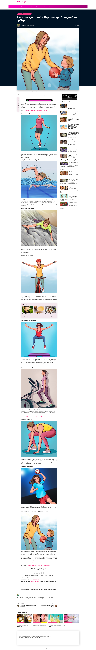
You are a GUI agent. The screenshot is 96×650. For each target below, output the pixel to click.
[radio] (35, 573)
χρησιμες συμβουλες (52, 589)
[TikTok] (58, 2)
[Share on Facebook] (18, 98)
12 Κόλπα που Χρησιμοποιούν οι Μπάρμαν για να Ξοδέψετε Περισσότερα (23, 625)
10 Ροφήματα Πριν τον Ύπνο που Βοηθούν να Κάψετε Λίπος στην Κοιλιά (55, 625)
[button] (46, 2)
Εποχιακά (70, 622)
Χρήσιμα (19, 14)
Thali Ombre (70, 108)
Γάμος (66, 622)
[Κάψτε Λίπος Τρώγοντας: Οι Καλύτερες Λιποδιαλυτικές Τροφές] (50, 309)
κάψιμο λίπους (37, 589)
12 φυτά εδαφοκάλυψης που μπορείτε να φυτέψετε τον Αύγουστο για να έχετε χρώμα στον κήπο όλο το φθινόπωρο (69, 165)
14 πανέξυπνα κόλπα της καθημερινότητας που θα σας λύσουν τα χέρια (73, 155)
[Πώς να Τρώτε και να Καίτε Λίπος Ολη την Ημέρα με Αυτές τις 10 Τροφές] (27, 309)
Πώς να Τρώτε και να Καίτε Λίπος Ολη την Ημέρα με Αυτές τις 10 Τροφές (27, 315)
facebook (35, 577)
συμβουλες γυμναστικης (45, 589)
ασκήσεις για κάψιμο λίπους (30, 589)
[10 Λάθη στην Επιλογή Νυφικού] (71, 618)
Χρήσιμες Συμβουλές (27, 14)
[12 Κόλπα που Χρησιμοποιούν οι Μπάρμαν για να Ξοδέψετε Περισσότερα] (24, 618)
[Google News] (54, 2)
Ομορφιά (34, 622)
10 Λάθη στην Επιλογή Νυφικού (70, 623)
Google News (36, 579)
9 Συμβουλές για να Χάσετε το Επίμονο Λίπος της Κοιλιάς (36, 110)
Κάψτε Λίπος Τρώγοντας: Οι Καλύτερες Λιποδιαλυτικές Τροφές (50, 315)
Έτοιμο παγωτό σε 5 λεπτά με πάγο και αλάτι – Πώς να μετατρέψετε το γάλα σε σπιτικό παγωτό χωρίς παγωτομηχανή (73, 126)
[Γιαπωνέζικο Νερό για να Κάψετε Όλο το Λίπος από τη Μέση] (39, 309)
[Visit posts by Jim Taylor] (18, 595)
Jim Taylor (23, 25)
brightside (31, 562)
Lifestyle (19, 622)
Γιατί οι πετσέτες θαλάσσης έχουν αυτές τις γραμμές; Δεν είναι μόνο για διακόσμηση (73, 112)
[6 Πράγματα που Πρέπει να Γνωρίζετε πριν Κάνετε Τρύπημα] (40, 618)
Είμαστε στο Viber (35, 581)
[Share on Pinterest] (18, 103)
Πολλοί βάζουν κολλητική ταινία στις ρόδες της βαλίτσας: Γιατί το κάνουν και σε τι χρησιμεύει (73, 105)
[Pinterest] (56, 2)
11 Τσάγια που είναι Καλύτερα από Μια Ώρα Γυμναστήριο (38, 416)
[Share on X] (18, 101)
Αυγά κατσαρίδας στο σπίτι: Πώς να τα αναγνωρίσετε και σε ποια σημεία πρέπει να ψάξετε (73, 141)
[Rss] (59, 2)
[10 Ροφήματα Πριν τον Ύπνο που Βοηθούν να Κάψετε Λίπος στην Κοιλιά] (55, 618)
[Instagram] (55, 2)
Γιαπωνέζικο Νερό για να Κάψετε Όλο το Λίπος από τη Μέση (39, 315)
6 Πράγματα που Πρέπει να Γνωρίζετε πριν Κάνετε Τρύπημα (39, 624)
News (23, 622)
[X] (53, 2)
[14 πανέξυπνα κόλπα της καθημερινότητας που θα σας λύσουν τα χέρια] (63, 156)
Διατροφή (55, 622)
